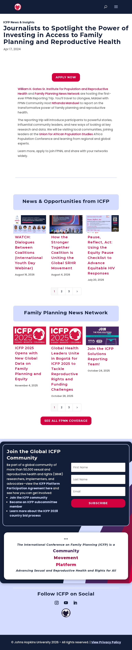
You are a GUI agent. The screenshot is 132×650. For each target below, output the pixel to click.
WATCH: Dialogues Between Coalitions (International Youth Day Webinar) (29, 252)
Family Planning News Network (57, 94)
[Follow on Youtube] (66, 603)
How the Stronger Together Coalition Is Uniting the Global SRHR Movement (63, 252)
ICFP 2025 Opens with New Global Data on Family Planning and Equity (28, 363)
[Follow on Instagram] (57, 603)
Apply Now (66, 77)
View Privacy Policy (106, 642)
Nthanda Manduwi (65, 103)
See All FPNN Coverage (66, 420)
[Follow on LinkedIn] (75, 603)
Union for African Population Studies (66, 134)
